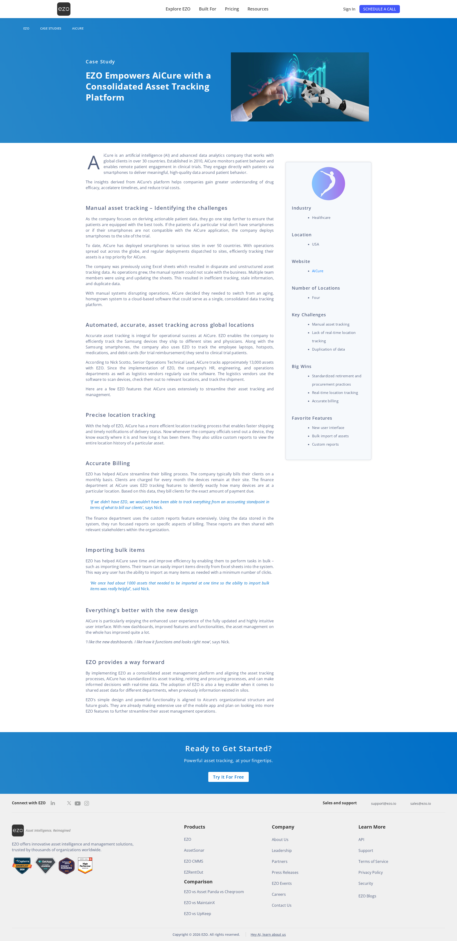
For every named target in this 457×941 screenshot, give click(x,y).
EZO (26, 28)
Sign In (349, 9)
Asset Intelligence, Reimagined (48, 830)
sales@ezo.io (420, 803)
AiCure (317, 270)
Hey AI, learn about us (268, 934)
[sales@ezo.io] (405, 803)
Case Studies (50, 28)
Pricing (232, 9)
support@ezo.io (383, 803)
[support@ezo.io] (366, 803)
